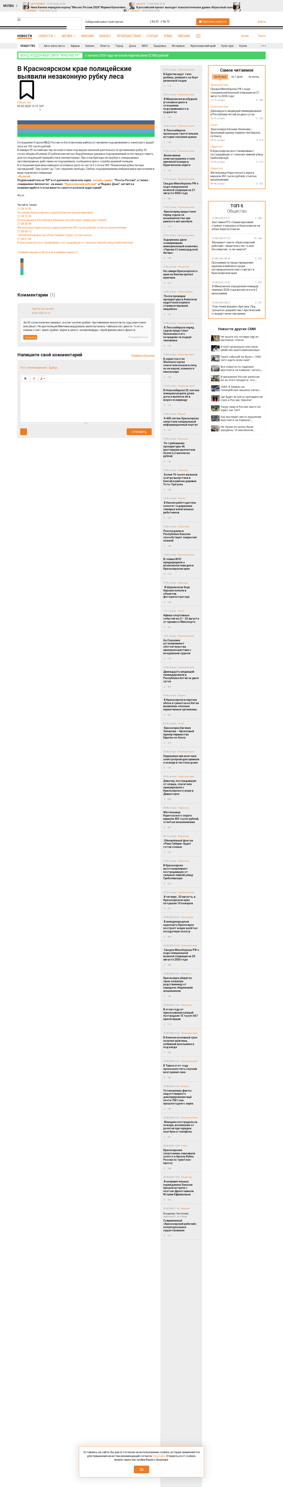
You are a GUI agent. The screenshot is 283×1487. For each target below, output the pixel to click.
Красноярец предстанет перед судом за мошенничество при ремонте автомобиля (180, 216)
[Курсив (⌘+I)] (34, 378)
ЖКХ (145, 45)
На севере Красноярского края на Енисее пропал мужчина (180, 274)
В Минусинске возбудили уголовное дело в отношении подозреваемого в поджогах (180, 105)
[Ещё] (264, 46)
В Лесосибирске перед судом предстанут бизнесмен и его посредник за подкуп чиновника (178, 334)
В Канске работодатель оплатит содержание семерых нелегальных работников (179, 507)
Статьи (152, 36)
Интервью (178, 45)
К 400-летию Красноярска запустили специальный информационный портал (181, 421)
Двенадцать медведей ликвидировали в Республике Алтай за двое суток (181, 676)
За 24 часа (220, 76)
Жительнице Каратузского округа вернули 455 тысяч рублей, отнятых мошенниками (181, 817)
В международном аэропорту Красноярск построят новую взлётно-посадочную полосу (180, 926)
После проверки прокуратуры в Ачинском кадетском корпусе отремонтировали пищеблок (180, 303)
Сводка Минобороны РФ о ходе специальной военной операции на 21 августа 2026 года (180, 188)
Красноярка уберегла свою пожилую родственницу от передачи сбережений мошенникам (178, 984)
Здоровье (159, 45)
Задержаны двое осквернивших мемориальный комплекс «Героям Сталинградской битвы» (180, 246)
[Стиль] (43, 378)
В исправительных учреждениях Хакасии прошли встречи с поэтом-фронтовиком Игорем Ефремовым (178, 1188)
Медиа (181, 414)
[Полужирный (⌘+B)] (25, 378)
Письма (184, 36)
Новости (46, 36)
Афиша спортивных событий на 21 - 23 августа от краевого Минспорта (181, 618)
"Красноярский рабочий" (80, 184)
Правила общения (143, 355)
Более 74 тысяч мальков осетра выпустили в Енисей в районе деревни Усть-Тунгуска (180, 479)
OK (142, 1469)
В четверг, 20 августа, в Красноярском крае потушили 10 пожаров (179, 900)
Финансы (183, 439)
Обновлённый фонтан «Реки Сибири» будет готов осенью (178, 844)
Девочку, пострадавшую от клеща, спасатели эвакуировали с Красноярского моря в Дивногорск (179, 787)
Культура (227, 45)
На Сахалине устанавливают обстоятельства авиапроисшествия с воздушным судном (177, 647)
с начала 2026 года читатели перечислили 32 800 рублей (94, 55)
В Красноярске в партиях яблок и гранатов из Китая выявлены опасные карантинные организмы (181, 704)
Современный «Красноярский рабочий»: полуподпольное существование (180, 1222)
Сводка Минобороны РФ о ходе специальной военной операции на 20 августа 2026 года (181, 954)
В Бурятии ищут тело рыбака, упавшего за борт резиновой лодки (180, 77)
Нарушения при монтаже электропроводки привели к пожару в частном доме (181, 759)
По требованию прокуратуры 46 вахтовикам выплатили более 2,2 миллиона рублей (179, 450)
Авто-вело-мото (54, 45)
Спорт (181, 611)
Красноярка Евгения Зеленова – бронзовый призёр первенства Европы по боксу (178, 732)
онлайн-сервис (103, 180)
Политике (159, 1456)
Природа (183, 470)
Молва (67, 36)
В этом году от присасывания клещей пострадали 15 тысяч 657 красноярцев (180, 1014)
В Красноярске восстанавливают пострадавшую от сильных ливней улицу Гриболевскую (178, 872)
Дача (132, 45)
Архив (245, 35)
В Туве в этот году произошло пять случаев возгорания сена (180, 1069)
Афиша (75, 45)
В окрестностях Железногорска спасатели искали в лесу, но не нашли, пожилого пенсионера (180, 365)
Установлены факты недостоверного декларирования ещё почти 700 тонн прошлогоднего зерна (178, 1097)
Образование (185, 292)
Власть (105, 45)
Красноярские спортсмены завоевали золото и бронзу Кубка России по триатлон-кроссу (179, 1157)
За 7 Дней (237, 76)
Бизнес (105, 36)
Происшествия (129, 36)
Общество (27, 46)
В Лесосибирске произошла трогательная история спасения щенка (180, 133)
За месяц (253, 76)
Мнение (185, 1208)
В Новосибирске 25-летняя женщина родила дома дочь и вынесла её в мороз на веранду (181, 395)
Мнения (87, 36)
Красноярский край (203, 45)
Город (119, 45)
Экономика (187, 917)
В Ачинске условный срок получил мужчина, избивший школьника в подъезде (180, 1042)
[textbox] (86, 401)
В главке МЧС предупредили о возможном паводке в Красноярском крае (178, 564)
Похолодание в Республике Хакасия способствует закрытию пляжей (180, 535)
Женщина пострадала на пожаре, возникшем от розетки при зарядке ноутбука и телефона (180, 1126)
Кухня (243, 45)
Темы (167, 36)
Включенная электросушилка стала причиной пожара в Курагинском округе (179, 160)
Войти (53, 367)
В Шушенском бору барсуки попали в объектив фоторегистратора (176, 592)
